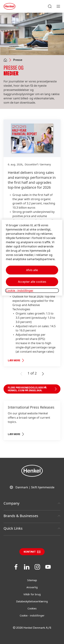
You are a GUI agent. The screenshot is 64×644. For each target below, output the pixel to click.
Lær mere (14, 360)
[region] (32, 258)
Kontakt (30, 552)
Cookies (32, 608)
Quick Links (13, 528)
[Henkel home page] (5, 60)
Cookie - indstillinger (32, 615)
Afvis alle (32, 270)
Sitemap (32, 580)
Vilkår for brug (32, 594)
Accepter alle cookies (32, 282)
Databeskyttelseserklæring (32, 601)
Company (11, 503)
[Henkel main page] (9, 6)
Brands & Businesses (21, 515)
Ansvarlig (32, 587)
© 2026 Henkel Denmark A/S (32, 627)
